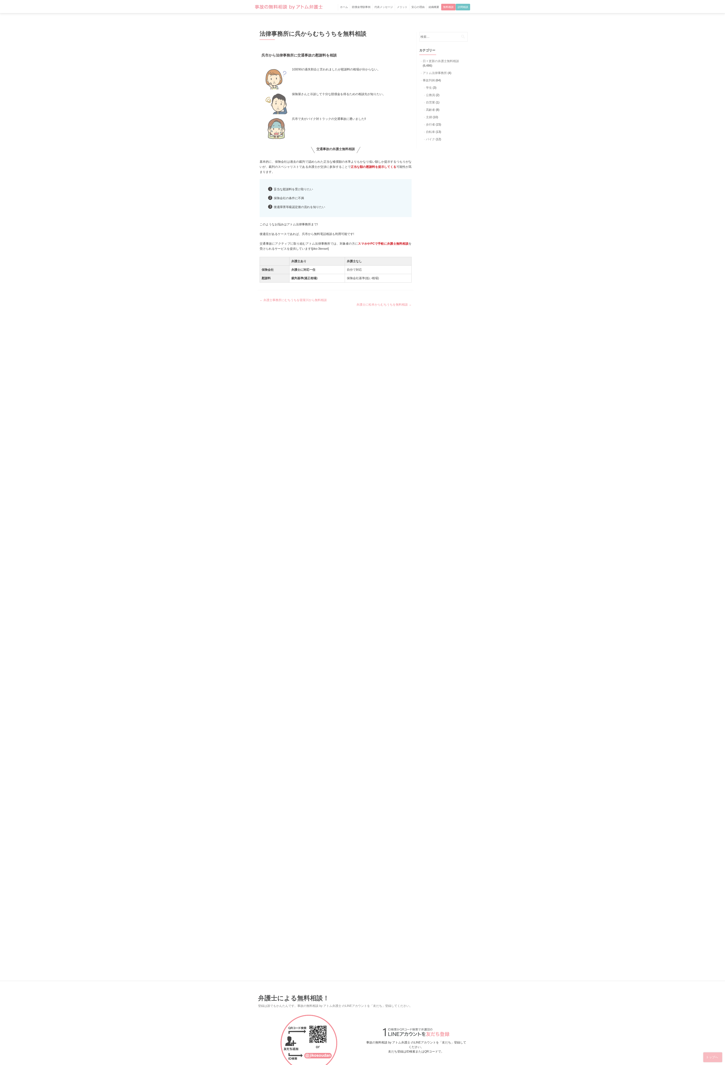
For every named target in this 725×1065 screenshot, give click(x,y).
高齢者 (430, 109)
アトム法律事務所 (435, 73)
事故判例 (429, 80)
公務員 (430, 95)
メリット (402, 6)
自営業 (430, 102)
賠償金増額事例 (361, 6)
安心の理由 (418, 6)
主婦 (429, 117)
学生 (429, 87)
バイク (430, 139)
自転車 (430, 131)
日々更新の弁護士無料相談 (441, 61)
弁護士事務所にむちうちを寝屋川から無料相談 (293, 300)
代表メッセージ (383, 6)
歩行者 (430, 124)
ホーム (344, 6)
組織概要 (434, 6)
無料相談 (448, 6)
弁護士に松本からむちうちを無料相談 (384, 304)
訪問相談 (463, 6)
